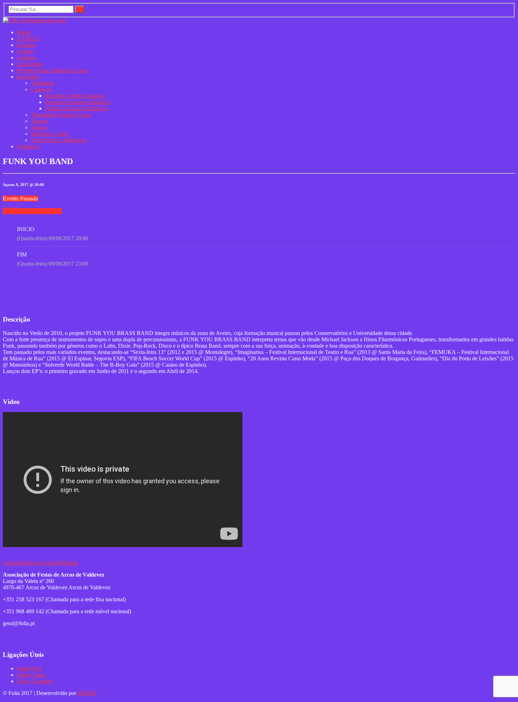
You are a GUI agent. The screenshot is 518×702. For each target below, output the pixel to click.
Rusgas (39, 127)
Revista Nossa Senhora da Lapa (52, 70)
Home (24, 32)
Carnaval (41, 89)
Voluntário (42, 83)
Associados (29, 64)
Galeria (25, 51)
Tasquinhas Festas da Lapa (61, 115)
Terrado (39, 121)
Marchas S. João (49, 134)
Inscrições (28, 77)
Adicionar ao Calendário (34, 211)
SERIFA (87, 693)
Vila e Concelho (35, 681)
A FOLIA (28, 39)
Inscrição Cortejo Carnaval (75, 96)
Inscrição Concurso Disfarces (77, 102)
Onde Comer (31, 675)
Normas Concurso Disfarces (76, 108)
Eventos (26, 45)
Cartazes (26, 58)
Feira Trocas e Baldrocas (58, 140)
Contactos (28, 146)
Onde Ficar (29, 668)
